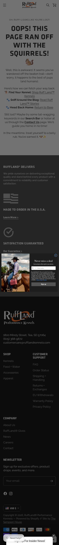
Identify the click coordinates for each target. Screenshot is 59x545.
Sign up (43, 284)
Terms (45, 279)
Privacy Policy (39, 279)
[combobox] (34, 268)
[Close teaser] (53, 535)
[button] (29, 541)
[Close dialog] (55, 255)
